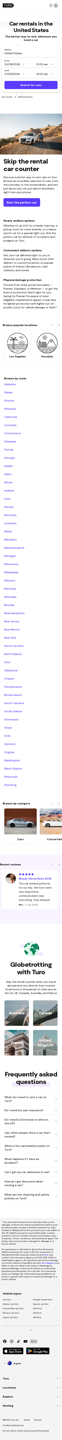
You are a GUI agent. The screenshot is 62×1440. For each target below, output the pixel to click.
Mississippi (11, 572)
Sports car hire (41, 1304)
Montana (10, 588)
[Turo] (8, 5)
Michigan (10, 555)
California (10, 416)
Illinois (8, 482)
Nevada (9, 604)
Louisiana (10, 523)
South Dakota (13, 711)
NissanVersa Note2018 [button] (35, 878)
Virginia (9, 752)
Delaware (10, 441)
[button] (53, 5)
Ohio (7, 662)
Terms (27, 1420)
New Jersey (11, 621)
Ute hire (37, 1313)
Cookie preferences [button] (13, 1425)
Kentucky (10, 515)
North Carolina (13, 645)
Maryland (10, 539)
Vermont (10, 743)
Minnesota (11, 564)
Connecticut (12, 433)
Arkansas (10, 408)
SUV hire (37, 1308)
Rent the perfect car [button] (22, 202)
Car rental (7, 97)
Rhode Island (13, 694)
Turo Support (48, 1263)
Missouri (9, 580)
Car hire (7, 1299)
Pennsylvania (13, 686)
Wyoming (10, 784)
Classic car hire (11, 1304)
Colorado (10, 425)
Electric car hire (11, 1313)
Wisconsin (11, 776)
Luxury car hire (10, 1317)
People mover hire (42, 1299)
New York (10, 637)
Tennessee (11, 719)
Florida (8, 449)
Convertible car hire (13, 1308)
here (45, 1255)
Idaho (8, 474)
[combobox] (31, 53)
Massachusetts (14, 547)
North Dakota (13, 654)
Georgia (9, 457)
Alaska (8, 392)
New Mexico (12, 629)
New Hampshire (14, 613)
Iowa (7, 498)
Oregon (9, 678)
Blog (33, 1341)
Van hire (37, 1317)
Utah (7, 735)
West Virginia (13, 768)
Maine (8, 531)
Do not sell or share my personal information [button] (26, 1431)
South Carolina (14, 703)
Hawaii (8, 465)
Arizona (9, 400)
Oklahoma (10, 670)
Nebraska (10, 596)
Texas (8, 727)
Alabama (10, 384)
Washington (12, 760)
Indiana (9, 490)
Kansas (8, 506)
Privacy (38, 1420)
